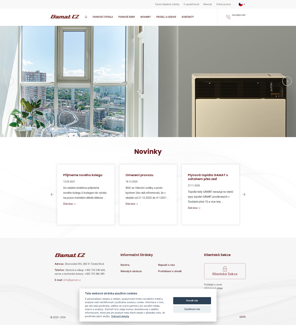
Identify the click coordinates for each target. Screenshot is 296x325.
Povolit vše (192, 300)
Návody (208, 4)
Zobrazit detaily (120, 316)
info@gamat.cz (72, 280)
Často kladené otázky (167, 4)
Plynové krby (126, 17)
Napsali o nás (166, 264)
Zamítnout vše (192, 309)
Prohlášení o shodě (170, 271)
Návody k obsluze (131, 271)
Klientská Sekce (224, 274)
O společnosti (191, 4)
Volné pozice (223, 4)
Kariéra (125, 264)
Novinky (145, 17)
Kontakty (188, 17)
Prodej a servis (166, 17)
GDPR (242, 317)
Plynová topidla (103, 17)
